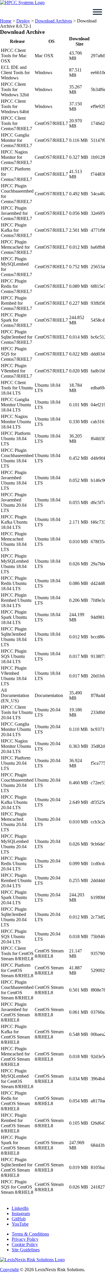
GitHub (19, 1218)
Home (5, 20)
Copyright (9, 1269)
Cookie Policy (25, 1244)
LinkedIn (20, 1208)
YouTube (20, 1224)
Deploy (23, 20)
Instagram (21, 1213)
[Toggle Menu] (97, 12)
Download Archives (53, 20)
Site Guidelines (26, 1249)
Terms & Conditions (30, 1233)
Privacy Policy (25, 1239)
